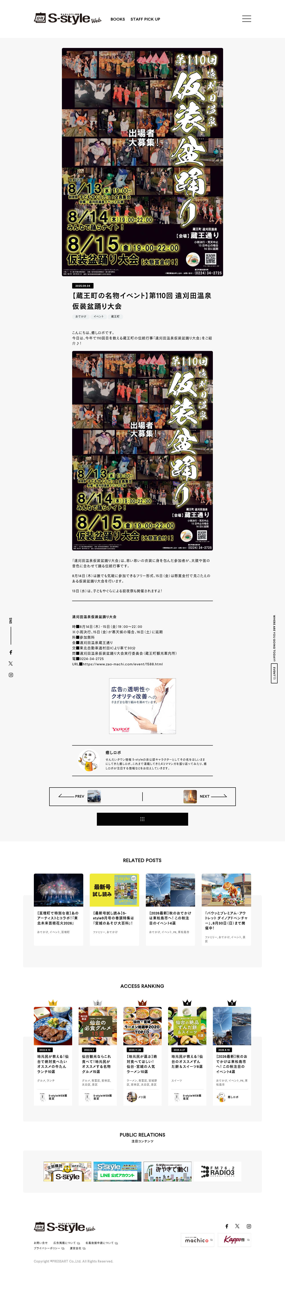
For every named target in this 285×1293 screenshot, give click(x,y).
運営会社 (75, 1248)
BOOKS (118, 19)
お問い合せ (41, 1243)
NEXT (204, 796)
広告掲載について (64, 1243)
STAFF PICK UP (145, 19)
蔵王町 (115, 317)
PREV (80, 796)
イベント (99, 317)
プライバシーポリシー (47, 1248)
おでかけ (80, 317)
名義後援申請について (100, 1243)
